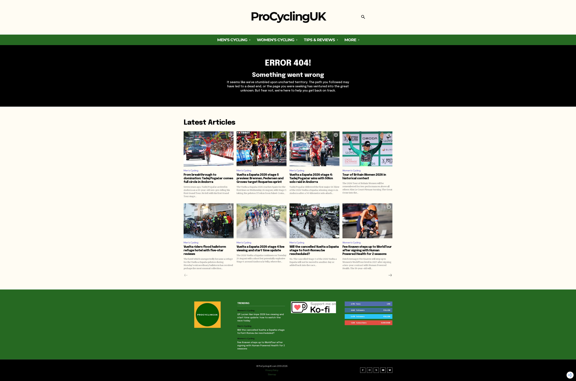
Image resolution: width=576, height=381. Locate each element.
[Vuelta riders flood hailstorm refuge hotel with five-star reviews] (209, 220)
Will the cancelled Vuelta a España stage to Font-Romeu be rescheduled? (314, 250)
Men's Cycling (191, 170)
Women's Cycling (351, 170)
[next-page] (390, 275)
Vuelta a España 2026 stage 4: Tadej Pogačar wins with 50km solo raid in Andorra (311, 178)
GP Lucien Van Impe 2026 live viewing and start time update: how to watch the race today (260, 317)
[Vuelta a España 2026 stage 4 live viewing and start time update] (261, 220)
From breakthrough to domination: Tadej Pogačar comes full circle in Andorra (208, 178)
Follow (386, 310)
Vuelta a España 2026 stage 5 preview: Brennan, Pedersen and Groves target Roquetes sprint (260, 178)
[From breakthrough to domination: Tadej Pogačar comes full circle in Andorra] (209, 148)
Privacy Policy (272, 370)
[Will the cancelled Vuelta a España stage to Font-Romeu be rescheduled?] (314, 220)
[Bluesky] (389, 370)
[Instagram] (369, 370)
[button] (363, 17)
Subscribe (385, 323)
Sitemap (272, 374)
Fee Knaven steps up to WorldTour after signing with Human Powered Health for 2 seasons (367, 250)
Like (388, 304)
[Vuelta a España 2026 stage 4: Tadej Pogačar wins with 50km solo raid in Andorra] (314, 148)
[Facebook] (362, 370)
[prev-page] (186, 275)
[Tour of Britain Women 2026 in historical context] (367, 148)
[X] (376, 370)
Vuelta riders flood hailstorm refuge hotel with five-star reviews (205, 250)
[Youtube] (383, 370)
